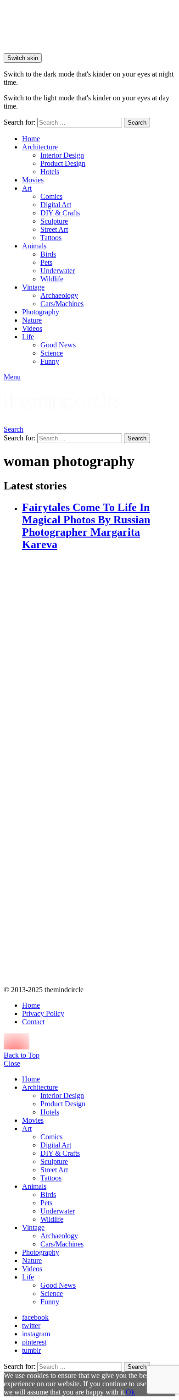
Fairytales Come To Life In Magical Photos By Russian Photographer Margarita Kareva (86, 525)
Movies (33, 180)
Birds (48, 254)
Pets (46, 262)
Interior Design (62, 155)
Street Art (54, 229)
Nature (32, 320)
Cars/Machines (62, 303)
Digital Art (55, 205)
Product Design (62, 163)
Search (137, 122)
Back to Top (21, 1055)
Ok (130, 1392)
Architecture (40, 147)
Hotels (49, 172)
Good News (58, 345)
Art (27, 188)
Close (12, 1063)
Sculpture (54, 221)
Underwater (57, 271)
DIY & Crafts (60, 213)
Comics (51, 196)
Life (28, 336)
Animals (34, 246)
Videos (32, 328)
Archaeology (59, 295)
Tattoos (51, 238)
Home (31, 139)
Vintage (33, 287)
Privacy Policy (43, 1013)
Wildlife (51, 279)
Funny (49, 361)
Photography (40, 312)
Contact (33, 1022)
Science (51, 353)
